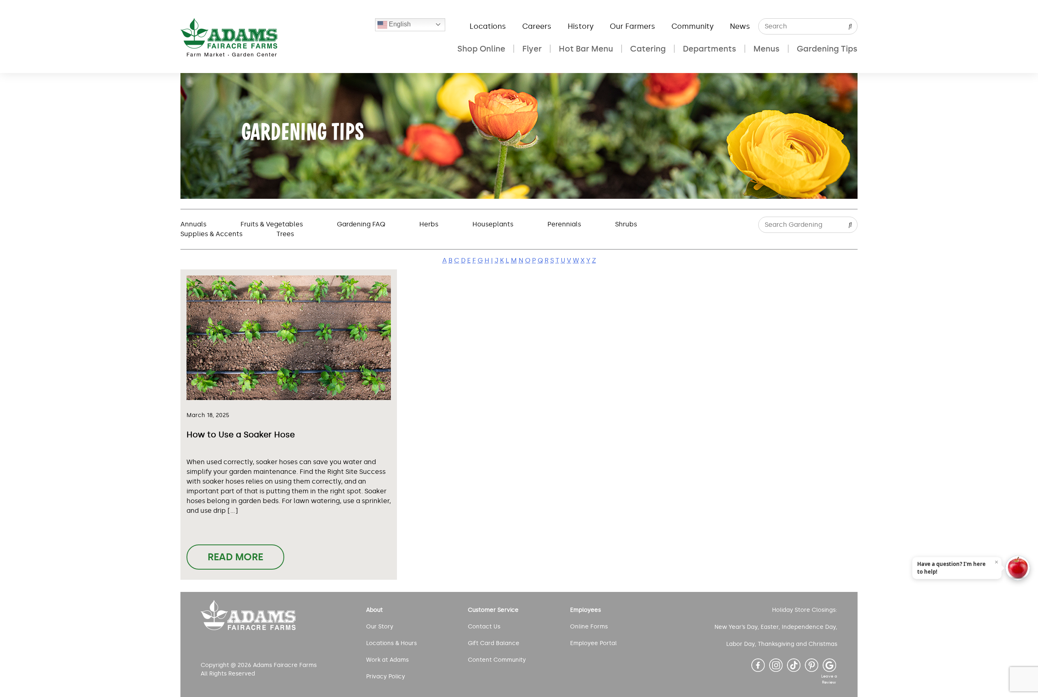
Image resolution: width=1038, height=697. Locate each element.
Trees (285, 234)
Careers (536, 26)
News (740, 26)
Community (692, 26)
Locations (488, 26)
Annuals (193, 224)
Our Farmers (632, 26)
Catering (648, 49)
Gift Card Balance (493, 643)
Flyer (532, 49)
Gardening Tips (827, 49)
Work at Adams (387, 659)
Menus (766, 49)
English (399, 24)
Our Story (379, 626)
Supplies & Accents (211, 234)
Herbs (428, 224)
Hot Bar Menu (586, 49)
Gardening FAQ (361, 224)
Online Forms (589, 626)
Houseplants (492, 224)
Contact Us (484, 626)
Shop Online (481, 49)
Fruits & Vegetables (271, 224)
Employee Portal (593, 643)
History (581, 26)
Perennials (564, 224)
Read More (235, 557)
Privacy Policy (385, 676)
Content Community (497, 659)
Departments (709, 49)
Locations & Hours (391, 643)
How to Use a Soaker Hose (241, 434)
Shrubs (626, 224)
